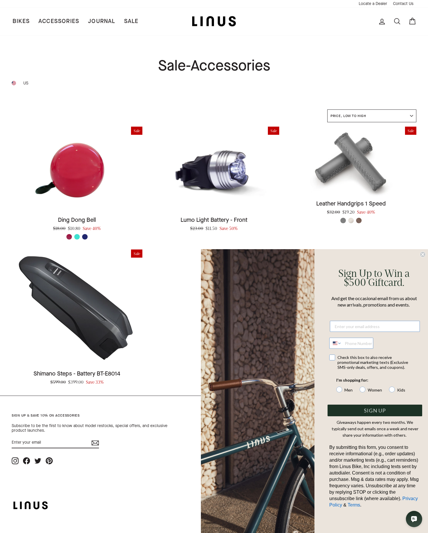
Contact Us (403, 3)
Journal (101, 21)
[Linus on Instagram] (15, 460)
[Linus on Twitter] (37, 460)
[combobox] (336, 343)
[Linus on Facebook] (26, 460)
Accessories (58, 21)
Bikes (21, 21)
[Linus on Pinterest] (49, 460)
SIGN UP (375, 410)
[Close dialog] (423, 254)
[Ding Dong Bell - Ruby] (69, 237)
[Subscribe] (95, 443)
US (25, 83)
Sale (131, 21)
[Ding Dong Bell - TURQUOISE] (77, 237)
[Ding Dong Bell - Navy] (85, 237)
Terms (354, 504)
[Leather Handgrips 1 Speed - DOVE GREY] (343, 220)
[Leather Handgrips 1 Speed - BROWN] (359, 220)
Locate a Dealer (373, 3)
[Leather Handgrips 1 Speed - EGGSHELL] (351, 220)
